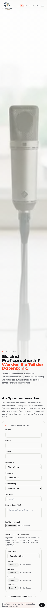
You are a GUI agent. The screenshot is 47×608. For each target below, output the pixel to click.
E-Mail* (8, 441)
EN (26, 6)
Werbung (10, 561)
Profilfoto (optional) (12, 522)
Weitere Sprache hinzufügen (22, 596)
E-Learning (11, 577)
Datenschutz (13, 606)
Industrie (10, 569)
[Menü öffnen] (42, 5)
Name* (8, 430)
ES (33, 6)
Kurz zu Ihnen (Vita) (13, 505)
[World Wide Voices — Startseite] (7, 6)
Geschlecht (9, 462)
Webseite (9, 494)
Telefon (8, 451)
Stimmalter (9, 473)
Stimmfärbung (10, 484)
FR (37, 6)
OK (42, 605)
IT (29, 6)
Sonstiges (11, 584)
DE (22, 6)
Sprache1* (11, 551)
